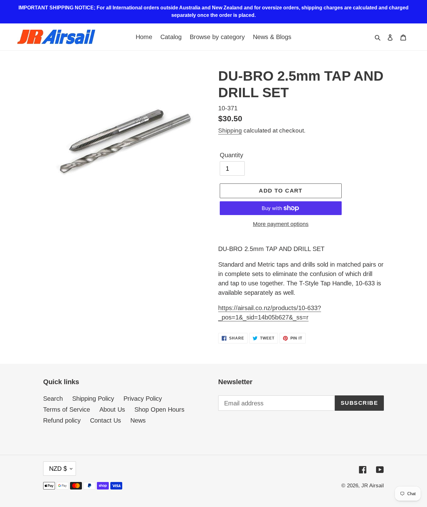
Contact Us (105, 420)
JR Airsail (372, 486)
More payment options (281, 224)
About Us (112, 409)
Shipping (230, 130)
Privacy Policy (142, 398)
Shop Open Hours (159, 409)
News (138, 420)
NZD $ (58, 468)
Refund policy (62, 420)
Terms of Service (66, 409)
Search (53, 398)
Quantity (231, 155)
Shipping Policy (93, 398)
